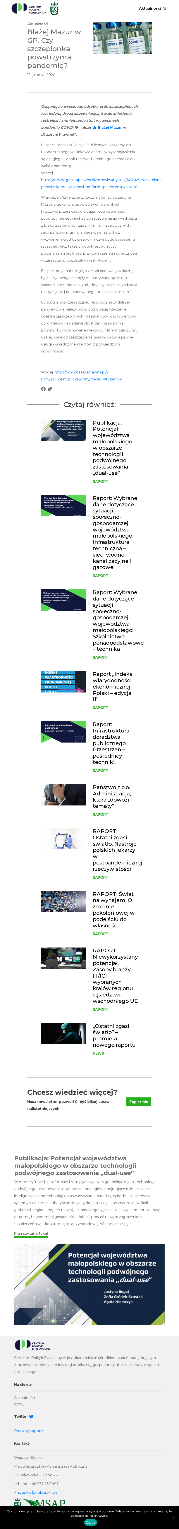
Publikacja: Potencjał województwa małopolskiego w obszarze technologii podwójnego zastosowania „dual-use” (112, 448)
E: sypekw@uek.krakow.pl (37, 1493)
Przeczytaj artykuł (31, 1233)
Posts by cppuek (28, 1431)
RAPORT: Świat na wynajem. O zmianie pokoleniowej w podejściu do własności (114, 910)
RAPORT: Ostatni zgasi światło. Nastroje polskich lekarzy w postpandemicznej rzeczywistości (117, 850)
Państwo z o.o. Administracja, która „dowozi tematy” (112, 796)
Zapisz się (138, 1102)
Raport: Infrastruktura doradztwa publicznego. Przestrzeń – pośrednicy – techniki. (111, 743)
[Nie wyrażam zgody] (173, 1517)
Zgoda (90, 1522)
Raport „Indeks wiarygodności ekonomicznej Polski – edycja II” (112, 686)
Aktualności (150, 8)
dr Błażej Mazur (107, 127)
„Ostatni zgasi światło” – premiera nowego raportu (114, 1035)
